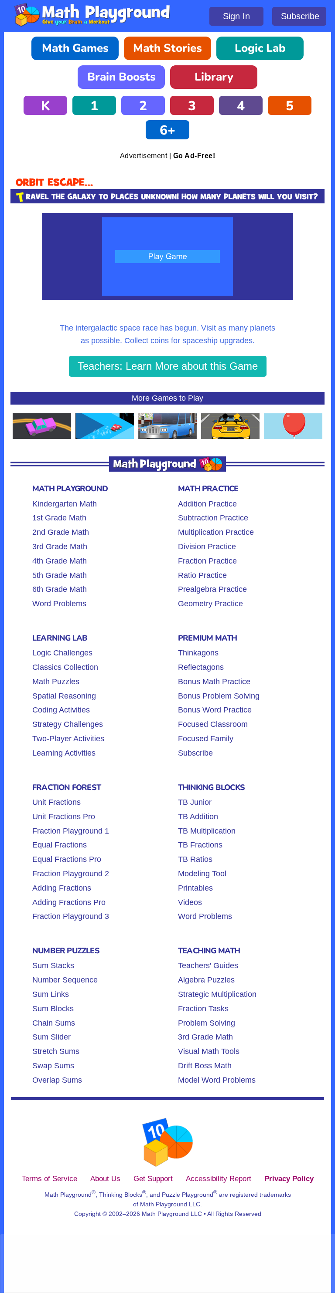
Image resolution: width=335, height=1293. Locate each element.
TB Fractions (200, 845)
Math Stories (167, 48)
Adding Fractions (61, 888)
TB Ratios (195, 859)
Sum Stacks (53, 965)
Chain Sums (53, 1023)
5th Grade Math (59, 575)
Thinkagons (198, 652)
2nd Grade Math (60, 532)
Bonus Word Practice (215, 710)
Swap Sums (53, 1065)
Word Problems (59, 603)
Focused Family (205, 738)
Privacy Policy (289, 1178)
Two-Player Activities (68, 738)
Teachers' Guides (208, 965)
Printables (195, 888)
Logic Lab (260, 48)
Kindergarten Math (64, 504)
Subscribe (300, 16)
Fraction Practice (207, 561)
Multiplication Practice (216, 532)
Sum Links (50, 994)
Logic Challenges (62, 652)
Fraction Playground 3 (70, 916)
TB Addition (198, 816)
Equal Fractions (59, 845)
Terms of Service (49, 1178)
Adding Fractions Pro (69, 902)
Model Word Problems (217, 1080)
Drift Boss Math (205, 1065)
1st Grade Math (59, 517)
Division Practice (207, 546)
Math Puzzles (55, 681)
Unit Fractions (56, 802)
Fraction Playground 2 (70, 873)
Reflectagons (201, 667)
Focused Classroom (213, 724)
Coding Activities (61, 710)
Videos (190, 902)
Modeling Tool (202, 873)
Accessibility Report (218, 1178)
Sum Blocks (53, 1008)
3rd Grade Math (59, 546)
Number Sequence (65, 980)
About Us (105, 1178)
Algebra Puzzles (206, 980)
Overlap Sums (57, 1080)
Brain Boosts (121, 76)
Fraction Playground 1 (70, 831)
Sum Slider (51, 1037)
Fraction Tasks (203, 1008)
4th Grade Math (59, 561)
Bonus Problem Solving (219, 696)
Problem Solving (206, 1023)
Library (214, 76)
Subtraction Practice (213, 517)
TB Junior (195, 802)
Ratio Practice (202, 575)
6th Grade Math (59, 589)
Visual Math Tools (208, 1051)
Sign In (236, 16)
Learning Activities (64, 753)
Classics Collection (65, 667)
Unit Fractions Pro (63, 816)
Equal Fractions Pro (66, 859)
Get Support (153, 1178)
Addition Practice (207, 504)
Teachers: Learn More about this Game (168, 366)
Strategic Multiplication (217, 994)
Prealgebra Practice (212, 589)
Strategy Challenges (67, 724)
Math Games (75, 48)
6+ (167, 130)
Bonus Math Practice (214, 681)
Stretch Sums (55, 1051)
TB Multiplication (207, 831)
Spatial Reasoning (64, 696)
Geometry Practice (210, 603)
